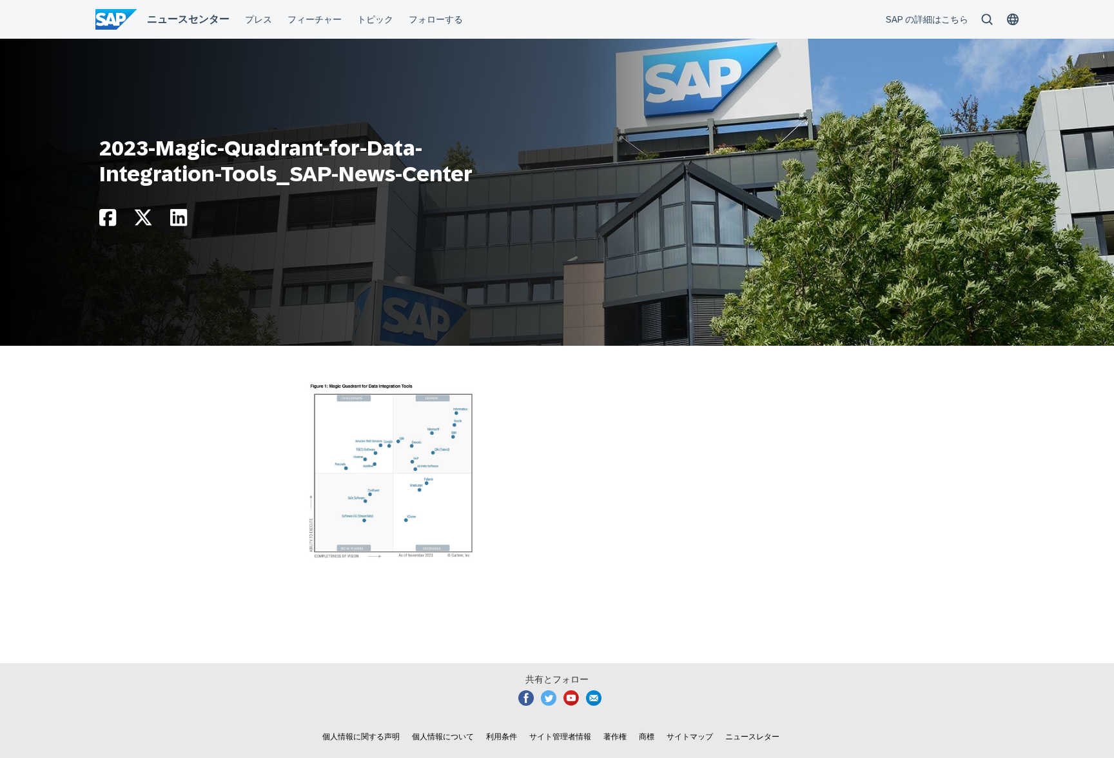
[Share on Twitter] (143, 220)
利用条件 (501, 736)
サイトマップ (690, 736)
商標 (646, 736)
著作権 (615, 736)
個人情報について (443, 736)
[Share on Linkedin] (178, 220)
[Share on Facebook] (107, 220)
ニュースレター (752, 736)
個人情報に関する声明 (361, 736)
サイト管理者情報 (560, 736)
